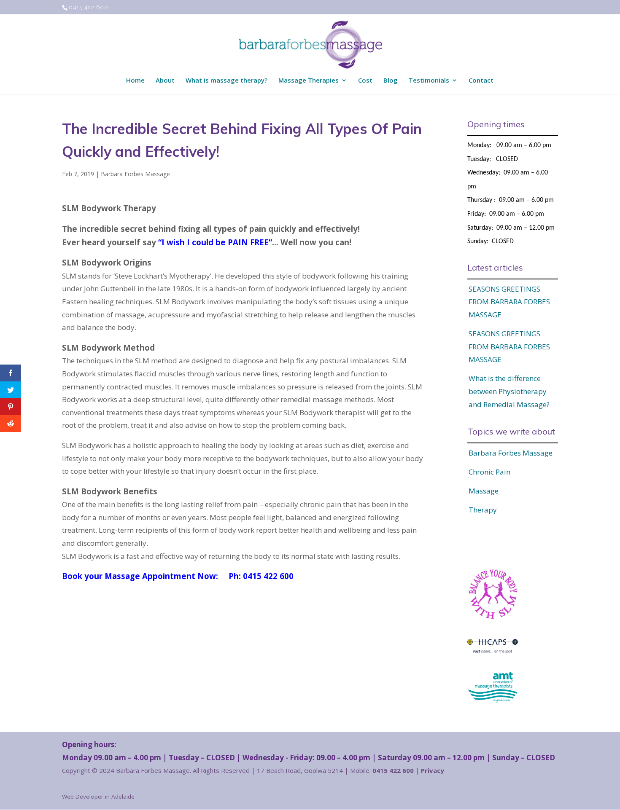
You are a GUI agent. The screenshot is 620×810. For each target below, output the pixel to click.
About (165, 80)
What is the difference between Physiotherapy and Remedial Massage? (509, 391)
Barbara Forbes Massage (135, 174)
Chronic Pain (489, 472)
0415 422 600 (88, 7)
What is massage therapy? (226, 80)
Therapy (483, 510)
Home (135, 80)
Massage (484, 491)
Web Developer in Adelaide (98, 796)
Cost (365, 80)
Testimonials (429, 80)
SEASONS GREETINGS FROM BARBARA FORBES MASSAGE (509, 301)
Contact (481, 80)
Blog (390, 80)
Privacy (432, 770)
